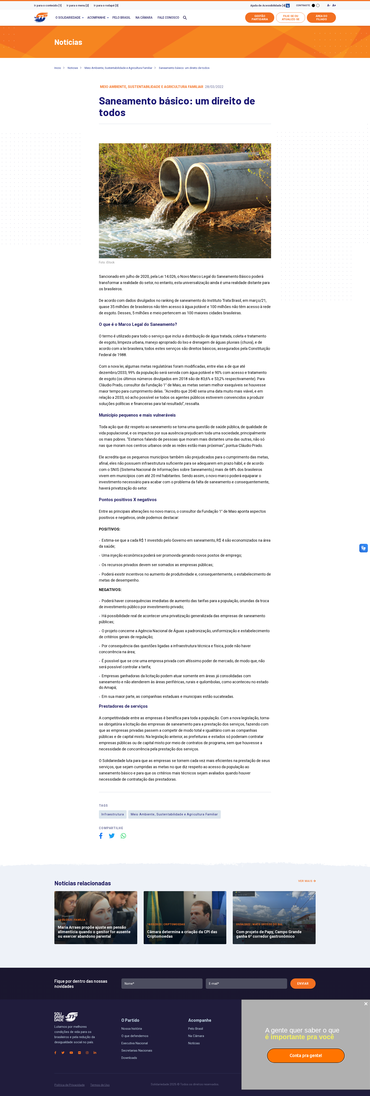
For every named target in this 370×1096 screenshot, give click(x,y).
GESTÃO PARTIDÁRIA (260, 17)
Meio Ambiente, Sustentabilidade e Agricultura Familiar (118, 68)
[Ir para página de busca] (185, 17)
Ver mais (305, 881)
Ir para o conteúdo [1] (47, 5)
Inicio (57, 68)
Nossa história (131, 1029)
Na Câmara (144, 17)
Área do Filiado (321, 17)
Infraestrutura (112, 814)
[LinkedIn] (95, 1052)
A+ (334, 5)
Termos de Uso (100, 1085)
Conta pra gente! (306, 1055)
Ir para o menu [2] (78, 5)
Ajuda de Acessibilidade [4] (268, 5)
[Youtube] (71, 1052)
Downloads (129, 1058)
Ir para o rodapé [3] (106, 5)
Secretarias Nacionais (136, 1050)
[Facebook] (55, 1052)
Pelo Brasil (121, 17)
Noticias (73, 68)
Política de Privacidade (69, 1085)
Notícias (194, 1043)
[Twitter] (62, 1052)
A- (328, 5)
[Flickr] (79, 1052)
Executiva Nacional (134, 1043)
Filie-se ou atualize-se (290, 17)
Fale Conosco (168, 17)
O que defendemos (134, 1036)
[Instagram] (87, 1052)
